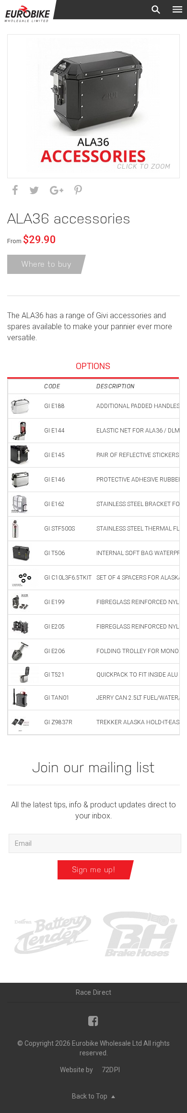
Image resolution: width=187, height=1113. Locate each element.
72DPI (111, 1070)
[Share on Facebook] (15, 190)
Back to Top (90, 1096)
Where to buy (46, 264)
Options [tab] (93, 366)
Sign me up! (94, 869)
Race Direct (94, 992)
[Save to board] (78, 190)
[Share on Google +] (56, 190)
